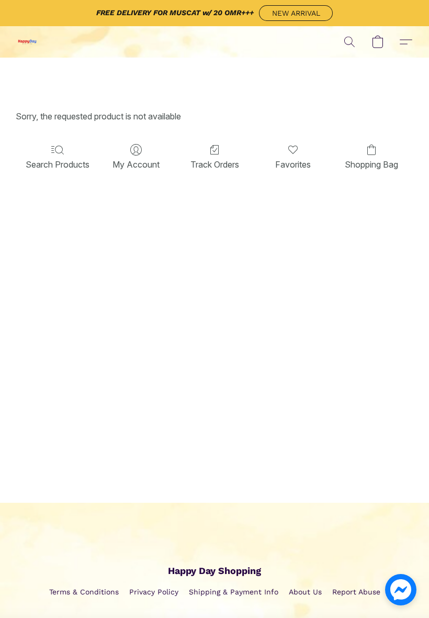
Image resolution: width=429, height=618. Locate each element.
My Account (136, 164)
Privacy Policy (153, 592)
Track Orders (214, 164)
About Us (305, 592)
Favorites (293, 164)
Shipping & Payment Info (233, 592)
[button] (296, 13)
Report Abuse (356, 592)
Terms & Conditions (84, 592)
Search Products (57, 164)
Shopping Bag (371, 164)
